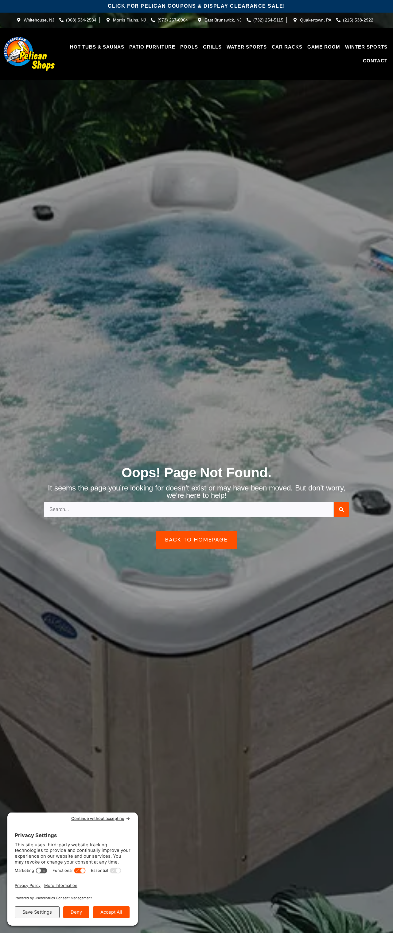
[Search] (341, 509)
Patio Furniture (152, 46)
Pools (189, 46)
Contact (375, 60)
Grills (212, 46)
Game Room (323, 46)
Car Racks (287, 46)
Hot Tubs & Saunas (97, 46)
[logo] (29, 54)
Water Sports (247, 46)
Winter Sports (366, 46)
